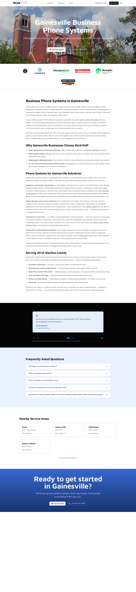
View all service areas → (68, 458)
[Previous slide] (34, 338)
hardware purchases (92, 150)
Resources (61, 3)
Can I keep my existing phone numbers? (42, 366)
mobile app (83, 236)
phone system (92, 207)
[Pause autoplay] (102, 338)
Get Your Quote (58, 49)
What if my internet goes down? (40, 373)
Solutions (50, 3)
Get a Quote (113, 3)
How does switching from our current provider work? (47, 387)
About (71, 3)
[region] (68, 325)
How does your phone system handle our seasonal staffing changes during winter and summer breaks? (65, 395)
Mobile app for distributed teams (40, 160)
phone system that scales (89, 120)
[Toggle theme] (121, 3)
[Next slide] (38, 338)
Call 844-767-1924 (101, 3)
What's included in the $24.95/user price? (43, 380)
